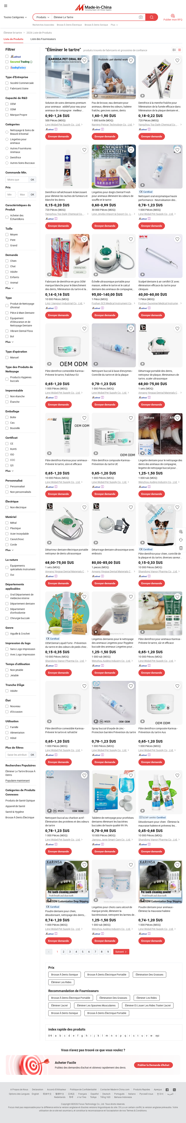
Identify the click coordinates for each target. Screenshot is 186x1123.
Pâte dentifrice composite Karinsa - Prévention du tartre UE (111, 462)
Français (82, 1093)
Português (119, 1093)
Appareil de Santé (15, 806)
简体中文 (47, 1093)
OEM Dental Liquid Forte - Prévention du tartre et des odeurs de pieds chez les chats (65, 645)
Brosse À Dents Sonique (96, 24)
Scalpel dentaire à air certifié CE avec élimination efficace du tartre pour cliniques (158, 285)
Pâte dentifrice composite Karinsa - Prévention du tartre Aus (158, 730)
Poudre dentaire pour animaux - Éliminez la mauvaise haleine (156, 909)
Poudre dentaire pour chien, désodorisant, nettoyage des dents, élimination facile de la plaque (65, 913)
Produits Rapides (141, 1089)
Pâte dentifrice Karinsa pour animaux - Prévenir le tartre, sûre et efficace (66, 462)
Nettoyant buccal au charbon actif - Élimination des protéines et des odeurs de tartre (67, 821)
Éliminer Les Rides (61, 982)
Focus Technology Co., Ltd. (91, 1103)
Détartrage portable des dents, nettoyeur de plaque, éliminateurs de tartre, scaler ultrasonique (158, 374)
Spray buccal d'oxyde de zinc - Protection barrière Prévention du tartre (114, 730)
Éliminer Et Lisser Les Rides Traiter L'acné (148, 1005)
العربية (170, 1093)
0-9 (50, 1035)
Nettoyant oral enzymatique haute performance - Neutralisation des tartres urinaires (157, 198)
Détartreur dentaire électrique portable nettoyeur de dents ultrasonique (66, 551)
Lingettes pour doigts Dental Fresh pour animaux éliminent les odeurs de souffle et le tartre (112, 195)
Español (95, 1093)
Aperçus (158, 1089)
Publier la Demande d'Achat (153, 1065)
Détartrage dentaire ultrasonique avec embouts (113, 551)
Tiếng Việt (105, 1097)
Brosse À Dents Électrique (69, 24)
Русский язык (146, 1093)
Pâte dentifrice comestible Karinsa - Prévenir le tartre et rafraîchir (65, 730)
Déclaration (37, 1089)
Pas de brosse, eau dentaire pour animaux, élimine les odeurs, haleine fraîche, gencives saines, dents (112, 106)
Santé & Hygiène (14, 811)
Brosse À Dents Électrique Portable (106, 974)
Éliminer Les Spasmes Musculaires (96, 1005)
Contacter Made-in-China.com (115, 1089)
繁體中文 (59, 1093)
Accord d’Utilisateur (56, 1089)
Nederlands (59, 1097)
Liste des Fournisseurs (43, 39)
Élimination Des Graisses (149, 974)
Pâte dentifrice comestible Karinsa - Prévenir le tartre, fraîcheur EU (65, 372)
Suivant (119, 951)
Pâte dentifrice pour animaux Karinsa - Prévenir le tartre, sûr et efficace (159, 641)
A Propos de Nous (19, 1089)
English (35, 1093)
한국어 (160, 1093)
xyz (157, 1035)
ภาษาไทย (81, 1097)
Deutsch (106, 1093)
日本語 (71, 1093)
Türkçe (93, 1097)
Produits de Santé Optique (20, 800)
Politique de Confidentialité (83, 1089)
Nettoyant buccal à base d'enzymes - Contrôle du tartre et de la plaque (112, 372)
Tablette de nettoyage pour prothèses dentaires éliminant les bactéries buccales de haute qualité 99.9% (113, 821)
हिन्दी (71, 1097)
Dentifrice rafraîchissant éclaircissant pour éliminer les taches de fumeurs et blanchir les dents (66, 195)
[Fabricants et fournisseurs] (93, 7)
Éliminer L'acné (59, 1005)
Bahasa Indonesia (123, 1097)
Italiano (132, 1093)
